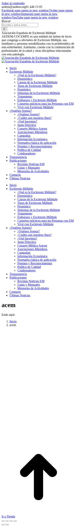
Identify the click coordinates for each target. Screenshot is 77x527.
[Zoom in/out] (15, 521)
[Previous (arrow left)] (3, 524)
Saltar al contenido (13, 3)
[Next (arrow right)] (7, 524)
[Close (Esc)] (3, 521)
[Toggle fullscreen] (11, 521)
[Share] (7, 521)
